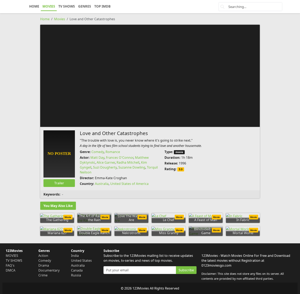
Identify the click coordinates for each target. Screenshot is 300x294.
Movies (59, 19)
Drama (43, 265)
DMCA (10, 270)
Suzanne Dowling (131, 167)
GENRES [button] (84, 6)
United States (81, 260)
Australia (102, 183)
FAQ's (10, 265)
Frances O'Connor (119, 157)
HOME (34, 6)
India (75, 255)
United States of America (129, 183)
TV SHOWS (66, 6)
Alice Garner (106, 162)
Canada (77, 270)
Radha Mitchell (128, 162)
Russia (76, 275)
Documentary (49, 270)
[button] (150, 75)
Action (43, 255)
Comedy (97, 152)
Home (45, 19)
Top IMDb (102, 6)
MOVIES (48, 6)
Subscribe (186, 270)
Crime (43, 275)
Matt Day (97, 157)
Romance (113, 152)
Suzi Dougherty (105, 167)
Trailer (59, 183)
